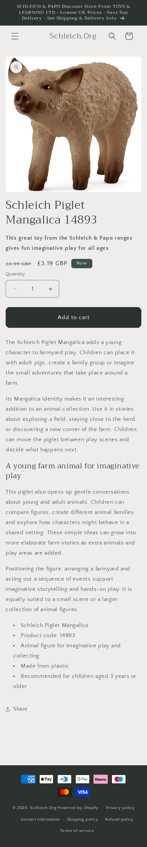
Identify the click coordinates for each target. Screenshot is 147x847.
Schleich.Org (43, 808)
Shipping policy (82, 819)
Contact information (40, 819)
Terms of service (77, 831)
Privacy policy (120, 808)
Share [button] (20, 709)
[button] (15, 36)
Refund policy (119, 819)
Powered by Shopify (78, 808)
